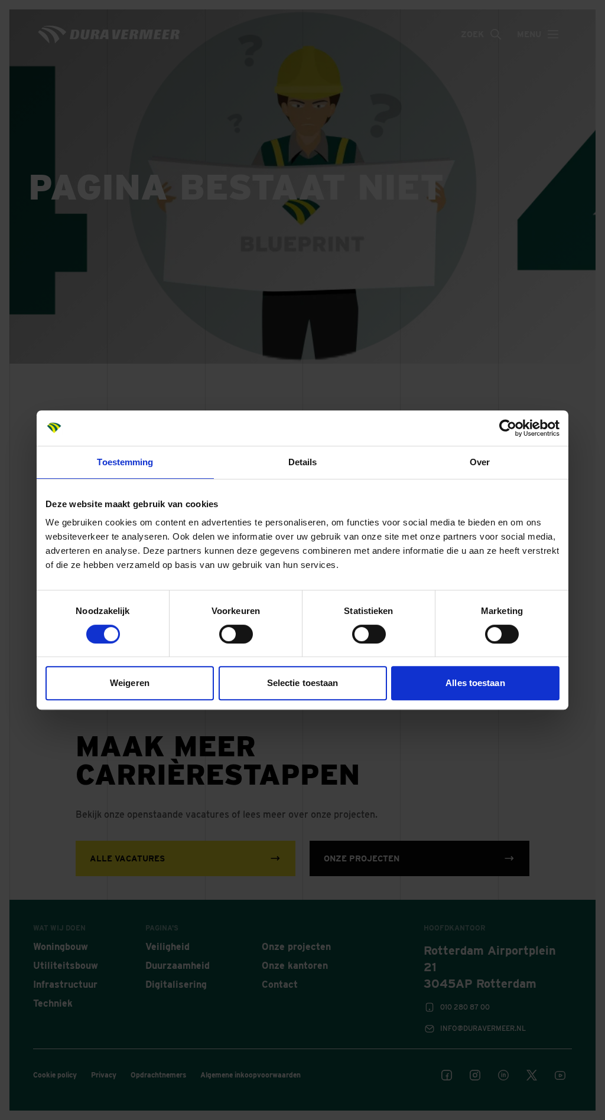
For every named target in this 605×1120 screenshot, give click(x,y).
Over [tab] (480, 462)
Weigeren (129, 683)
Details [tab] (302, 462)
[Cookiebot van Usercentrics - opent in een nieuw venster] (508, 428)
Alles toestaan (475, 683)
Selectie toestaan (303, 683)
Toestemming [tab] (125, 462)
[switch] (236, 634)
